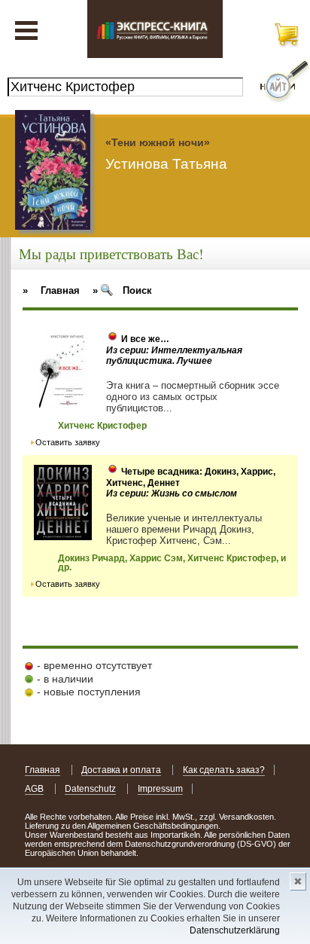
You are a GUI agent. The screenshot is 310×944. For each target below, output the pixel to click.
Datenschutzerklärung (235, 930)
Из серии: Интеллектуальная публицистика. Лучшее (174, 355)
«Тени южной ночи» (157, 142)
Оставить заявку (67, 442)
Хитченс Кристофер (102, 425)
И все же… (145, 339)
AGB (34, 789)
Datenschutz (90, 789)
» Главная (51, 290)
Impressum (160, 789)
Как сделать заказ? (224, 770)
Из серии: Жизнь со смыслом (171, 493)
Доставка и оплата (121, 770)
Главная (42, 770)
